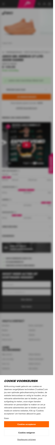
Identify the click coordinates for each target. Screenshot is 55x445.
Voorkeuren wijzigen (26, 439)
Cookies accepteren (26, 424)
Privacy (6, 418)
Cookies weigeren (26, 432)
